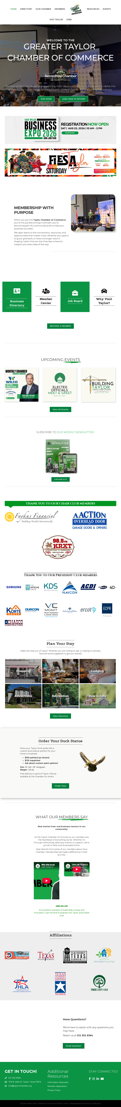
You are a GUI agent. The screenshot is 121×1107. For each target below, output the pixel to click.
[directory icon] (17, 292)
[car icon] (104, 292)
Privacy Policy (54, 1086)
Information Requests (58, 1078)
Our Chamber (43, 9)
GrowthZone (96, 1099)
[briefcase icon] (75, 294)
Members (60, 9)
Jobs (69, 19)
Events (107, 9)
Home (13, 9)
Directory (26, 9)
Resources (93, 9)
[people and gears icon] (46, 292)
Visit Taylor (56, 19)
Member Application (57, 1082)
